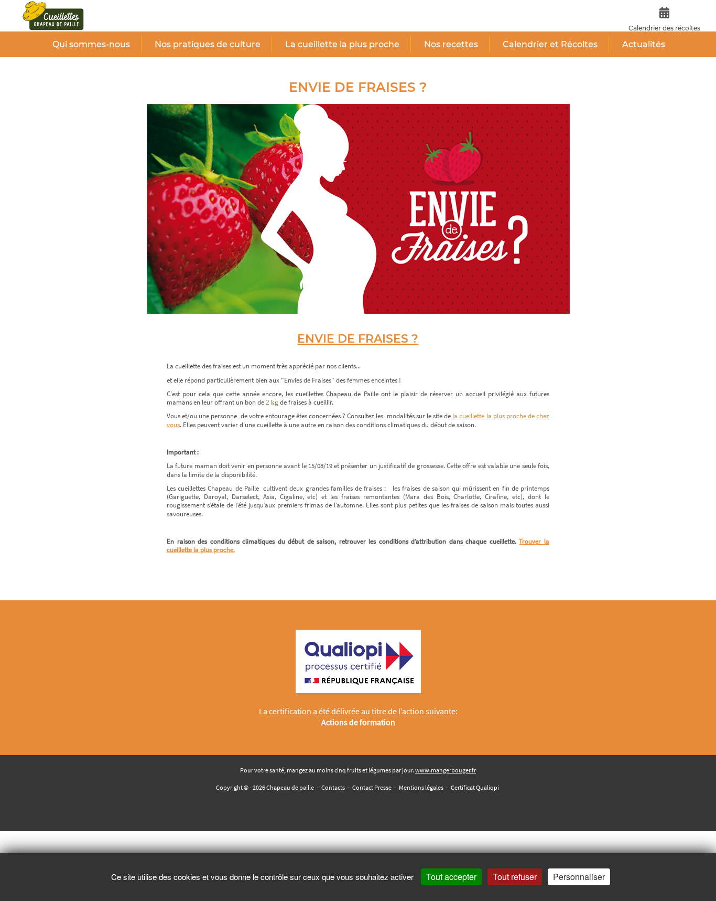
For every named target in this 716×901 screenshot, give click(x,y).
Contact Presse (372, 787)
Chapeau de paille (290, 787)
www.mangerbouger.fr (445, 770)
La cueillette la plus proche (342, 44)
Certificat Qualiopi (475, 787)
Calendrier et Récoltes (550, 44)
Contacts (333, 787)
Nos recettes (451, 44)
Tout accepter (451, 877)
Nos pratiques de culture (208, 44)
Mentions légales (421, 787)
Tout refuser (515, 877)
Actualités (643, 44)
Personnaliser (579, 877)
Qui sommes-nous (91, 44)
